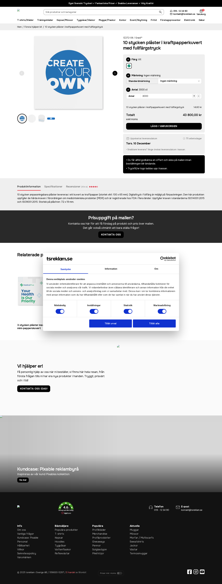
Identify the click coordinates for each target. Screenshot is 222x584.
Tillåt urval (110, 323)
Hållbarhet (22, 545)
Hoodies (59, 541)
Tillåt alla (154, 323)
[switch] (94, 311)
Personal (22, 541)
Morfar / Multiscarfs (134, 537)
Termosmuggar (134, 553)
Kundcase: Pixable (22, 537)
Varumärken (22, 557)
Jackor (134, 545)
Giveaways (97, 541)
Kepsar (59, 537)
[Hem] (28, 12)
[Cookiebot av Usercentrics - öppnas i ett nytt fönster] (162, 258)
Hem (19, 27)
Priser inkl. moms (108, 573)
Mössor (134, 533)
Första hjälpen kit (33, 27)
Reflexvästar (59, 553)
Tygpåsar (59, 545)
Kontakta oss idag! (33, 388)
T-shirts (59, 533)
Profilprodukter (97, 537)
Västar (133, 549)
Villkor (20, 549)
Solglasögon (97, 549)
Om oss (21, 529)
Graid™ (138, 37)
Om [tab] (156, 268)
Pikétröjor (97, 553)
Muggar (134, 529)
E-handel (70, 572)
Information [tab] (111, 268)
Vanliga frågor (22, 533)
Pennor (96, 545)
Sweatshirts (134, 541)
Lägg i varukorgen (164, 126)
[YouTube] (202, 571)
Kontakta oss (111, 234)
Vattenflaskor (59, 549)
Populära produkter (59, 529)
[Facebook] (189, 571)
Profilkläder (97, 529)
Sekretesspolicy (22, 553)
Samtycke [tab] (65, 269)
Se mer (23, 480)
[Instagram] (195, 571)
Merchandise (97, 533)
